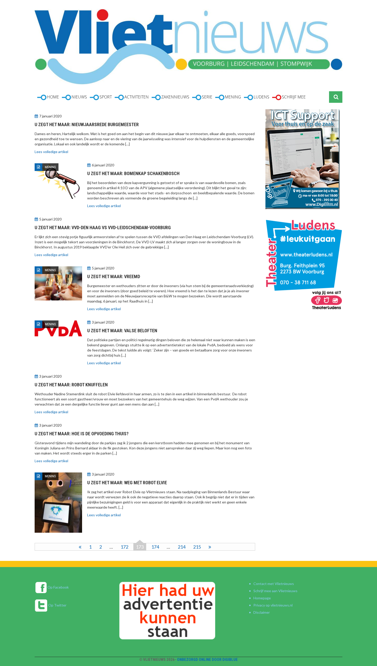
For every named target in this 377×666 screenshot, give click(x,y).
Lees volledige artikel (51, 151)
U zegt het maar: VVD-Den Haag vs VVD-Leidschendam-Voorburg (103, 227)
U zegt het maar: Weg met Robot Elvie (127, 482)
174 (155, 547)
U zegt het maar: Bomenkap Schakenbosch (133, 173)
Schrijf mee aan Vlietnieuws (275, 591)
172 (124, 547)
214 (181, 547)
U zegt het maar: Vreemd (113, 276)
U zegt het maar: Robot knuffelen (71, 384)
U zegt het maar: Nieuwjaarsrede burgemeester (87, 124)
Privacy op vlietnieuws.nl (273, 605)
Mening (50, 167)
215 (197, 547)
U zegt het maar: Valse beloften (122, 330)
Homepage (262, 598)
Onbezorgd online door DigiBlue (207, 659)
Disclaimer (261, 612)
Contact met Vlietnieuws (273, 583)
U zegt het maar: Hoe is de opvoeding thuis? (81, 433)
